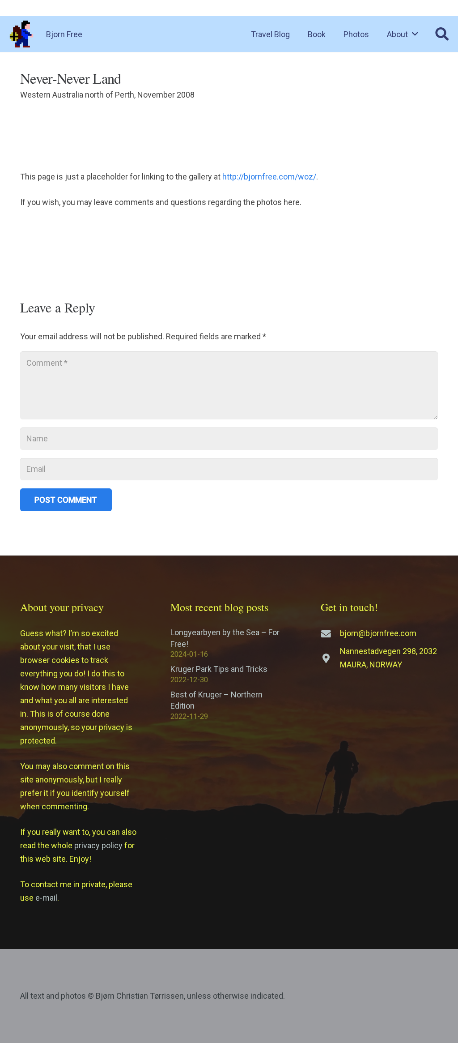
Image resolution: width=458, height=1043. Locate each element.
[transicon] (21, 34)
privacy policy (98, 845)
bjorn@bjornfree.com (378, 633)
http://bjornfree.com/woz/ (269, 176)
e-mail (46, 897)
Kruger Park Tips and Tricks (218, 669)
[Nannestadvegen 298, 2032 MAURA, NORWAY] (330, 658)
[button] (415, 34)
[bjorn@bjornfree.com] (330, 634)
